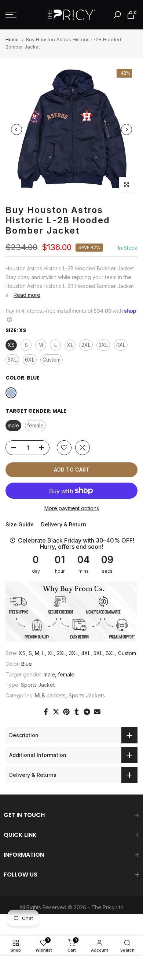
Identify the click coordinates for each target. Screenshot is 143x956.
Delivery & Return (63, 524)
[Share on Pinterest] (66, 711)
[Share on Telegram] (87, 711)
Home (12, 39)
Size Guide (20, 524)
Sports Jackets (87, 695)
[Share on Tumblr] (76, 711)
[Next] (126, 129)
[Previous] (16, 129)
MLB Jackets (50, 695)
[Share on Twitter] (56, 711)
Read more (27, 295)
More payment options (71, 508)
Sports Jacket (38, 685)
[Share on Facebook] (46, 711)
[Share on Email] (97, 711)
